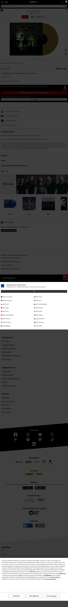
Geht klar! (16, 596)
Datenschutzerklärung (50, 579)
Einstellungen (52, 596)
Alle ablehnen (34, 596)
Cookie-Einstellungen (54, 577)
